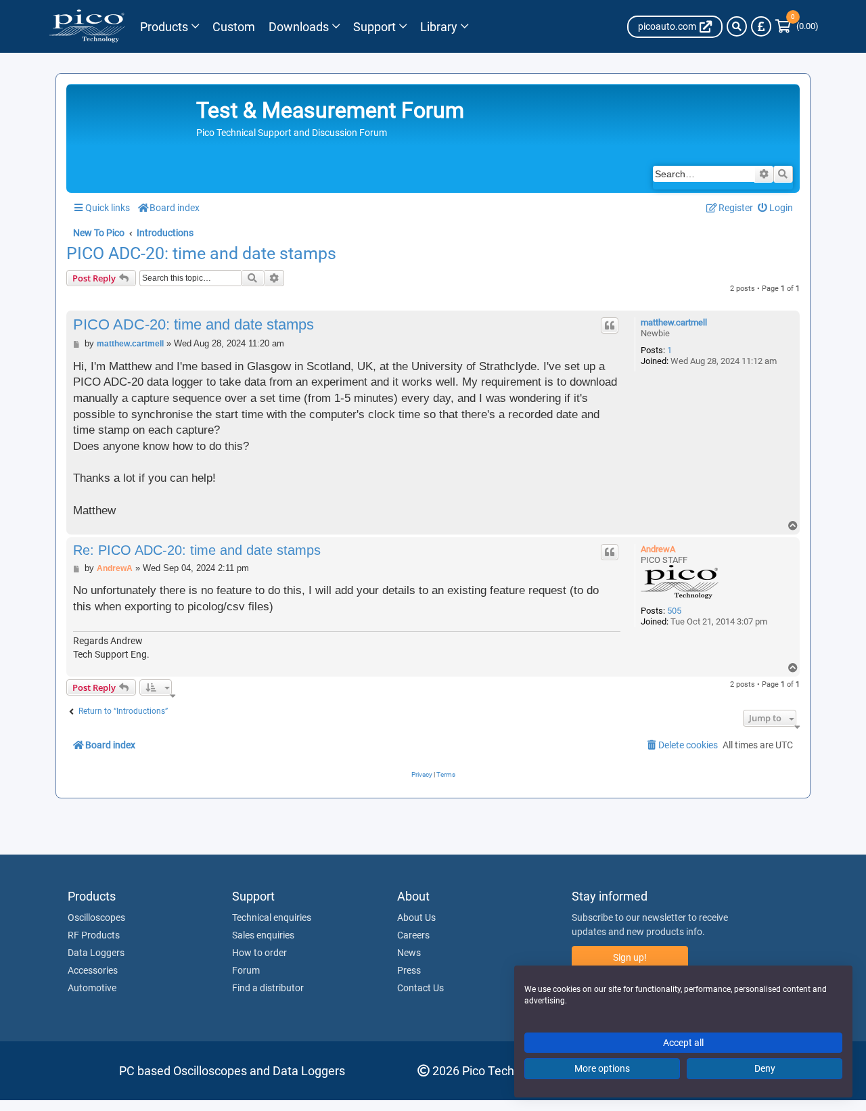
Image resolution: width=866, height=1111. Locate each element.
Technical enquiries (271, 917)
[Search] (737, 26)
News (409, 952)
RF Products (94, 935)
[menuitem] (776, 208)
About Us (416, 917)
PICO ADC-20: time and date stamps (201, 253)
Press (409, 970)
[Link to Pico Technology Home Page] (87, 26)
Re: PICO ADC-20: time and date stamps (197, 550)
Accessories (93, 970)
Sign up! (630, 957)
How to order (259, 952)
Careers (413, 935)
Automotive (92, 987)
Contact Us (420, 987)
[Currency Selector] (761, 26)
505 (674, 611)
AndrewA (658, 549)
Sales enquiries (263, 935)
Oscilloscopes (96, 917)
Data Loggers (96, 952)
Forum (246, 970)
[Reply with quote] (609, 325)
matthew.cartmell (674, 322)
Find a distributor (268, 987)
